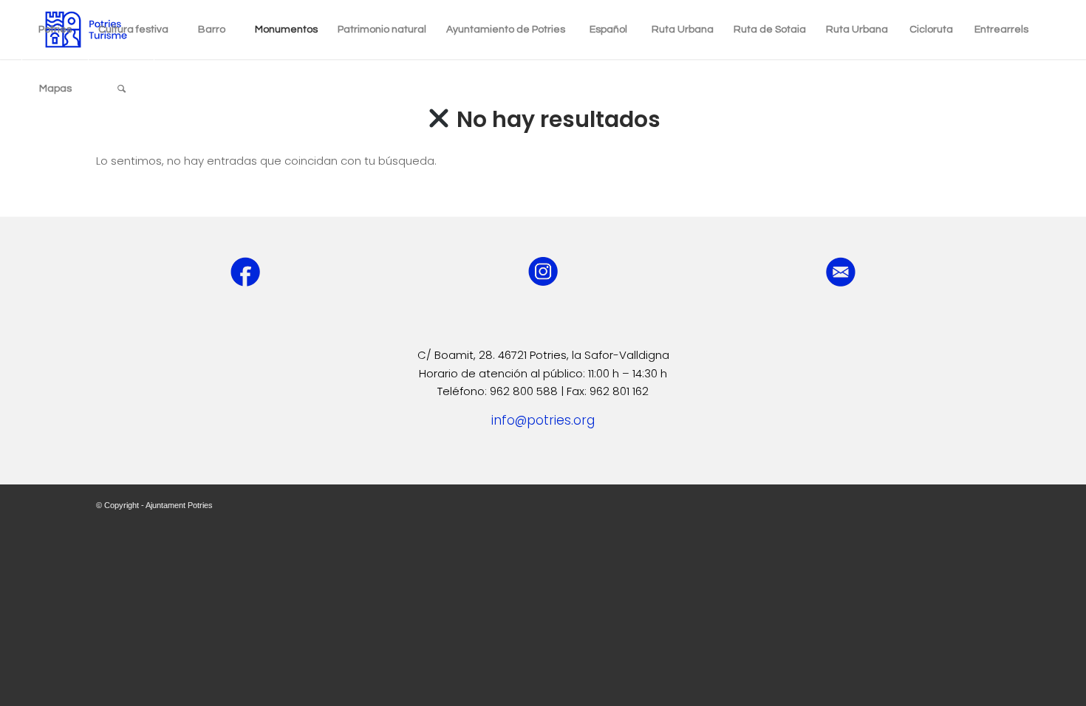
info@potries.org (543, 420)
